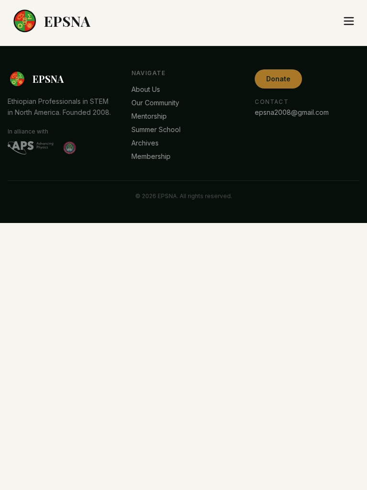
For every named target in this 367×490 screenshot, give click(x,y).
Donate (278, 79)
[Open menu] (349, 21)
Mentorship (149, 116)
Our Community (155, 103)
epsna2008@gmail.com (292, 112)
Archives (145, 143)
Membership (151, 156)
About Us (145, 89)
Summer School (156, 129)
